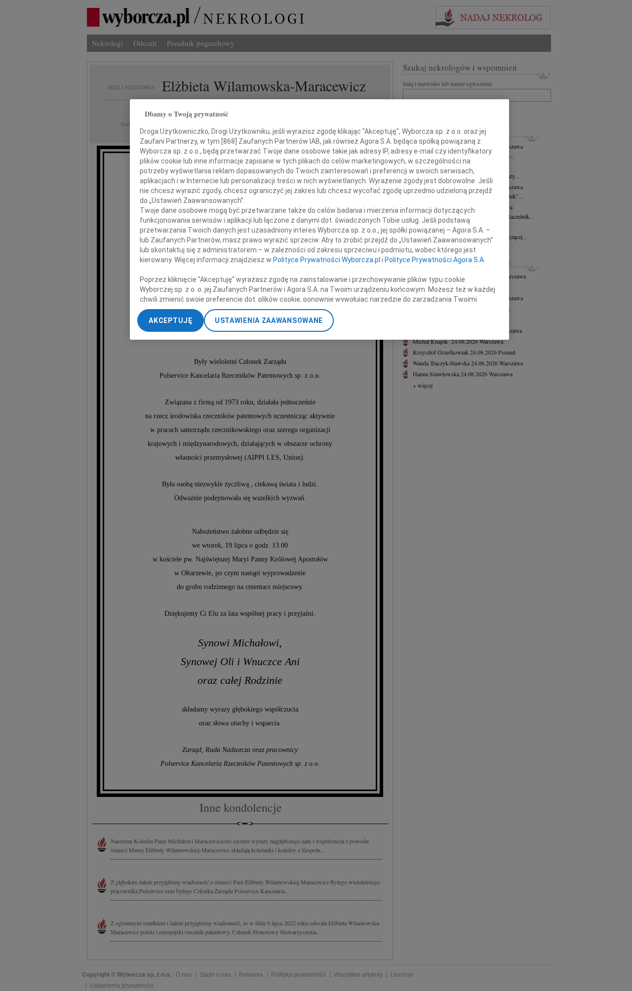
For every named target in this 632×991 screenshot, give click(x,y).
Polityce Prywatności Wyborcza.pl (326, 259)
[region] (319, 219)
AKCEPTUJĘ (170, 320)
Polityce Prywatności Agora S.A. (435, 259)
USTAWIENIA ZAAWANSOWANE (269, 320)
